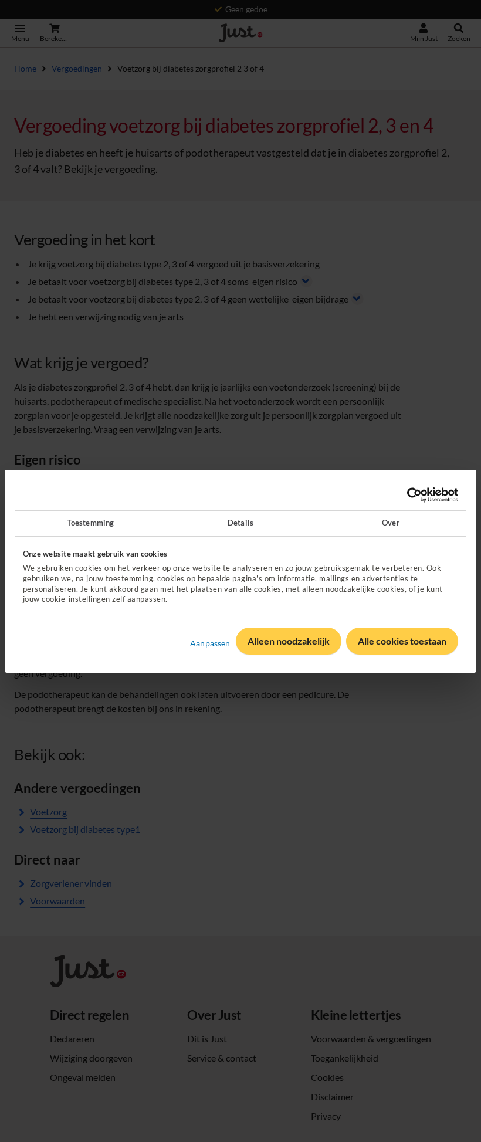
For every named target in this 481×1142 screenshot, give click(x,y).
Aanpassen (210, 643)
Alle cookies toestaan (402, 640)
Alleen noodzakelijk (289, 640)
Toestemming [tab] (90, 522)
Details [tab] (240, 522)
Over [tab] (390, 522)
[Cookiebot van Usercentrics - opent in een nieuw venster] (406, 495)
